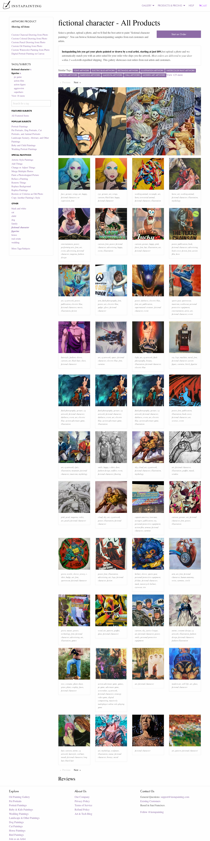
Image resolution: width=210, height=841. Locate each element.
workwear (184, 304)
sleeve (79, 357)
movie (80, 307)
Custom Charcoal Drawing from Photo (29, 34)
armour (148, 527)
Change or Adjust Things (23, 167)
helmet (138, 573)
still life (185, 683)
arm (99, 300)
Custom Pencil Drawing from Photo (28, 42)
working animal (141, 193)
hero (178, 253)
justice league (152, 630)
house (14, 234)
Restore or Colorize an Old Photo (27, 193)
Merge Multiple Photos (22, 171)
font (72, 200)
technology (65, 633)
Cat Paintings (16, 826)
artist (187, 310)
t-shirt (112, 467)
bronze (110, 757)
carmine (101, 364)
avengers (138, 520)
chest (83, 360)
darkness (144, 300)
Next (78, 82)
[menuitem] (147, 5)
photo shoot (78, 683)
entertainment (67, 243)
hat (145, 247)
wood (100, 630)
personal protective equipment (147, 523)
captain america (141, 517)
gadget (100, 307)
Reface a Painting (19, 178)
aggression (19, 88)
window (175, 474)
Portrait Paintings (19, 126)
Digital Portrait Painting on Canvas (27, 53)
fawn (137, 247)
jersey (82, 573)
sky (136, 467)
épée (77, 467)
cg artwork (69, 300)
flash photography (109, 300)
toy (173, 357)
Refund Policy (82, 809)
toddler (114, 470)
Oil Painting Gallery (19, 797)
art (80, 193)
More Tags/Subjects (20, 248)
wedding (15, 242)
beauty (149, 360)
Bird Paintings (16, 834)
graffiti (185, 470)
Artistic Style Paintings (22, 159)
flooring (117, 474)
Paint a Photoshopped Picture (25, 175)
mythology (176, 200)
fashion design (104, 470)
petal (68, 517)
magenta (73, 253)
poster (76, 243)
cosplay (75, 687)
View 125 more (175, 74)
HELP (191, 5)
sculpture (115, 750)
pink (157, 243)
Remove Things (18, 182)
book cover (176, 250)
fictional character (68, 197)
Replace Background (21, 186)
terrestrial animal (147, 197)
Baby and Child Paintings (23, 145)
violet (81, 517)
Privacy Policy (82, 801)
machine (183, 357)
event (63, 250)
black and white (18, 208)
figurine (194, 364)
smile (100, 467)
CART (204, 5)
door (117, 467)
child (13, 216)
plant (68, 687)
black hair (109, 197)
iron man (153, 517)
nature (69, 630)
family (14, 223)
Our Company (82, 797)
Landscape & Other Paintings (24, 818)
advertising (71, 250)
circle (187, 580)
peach (66, 520)
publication (182, 243)
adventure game (112, 687)
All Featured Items (20, 115)
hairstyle (65, 357)
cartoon (101, 197)
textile (69, 573)
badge (68, 577)
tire (144, 587)
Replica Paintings (19, 190)
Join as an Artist (17, 839)
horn (137, 197)
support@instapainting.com (175, 797)
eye (99, 193)
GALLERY (146, 5)
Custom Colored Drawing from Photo (29, 38)
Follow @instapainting (152, 812)
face (63, 193)
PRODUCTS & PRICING (170, 5)
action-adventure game (75, 420)
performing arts (67, 247)
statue (111, 753)
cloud (141, 467)
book (190, 243)
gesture (69, 193)
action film (19, 80)
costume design (184, 630)
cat (12, 212)
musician (175, 304)
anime (174, 630)
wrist (174, 580)
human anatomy (187, 577)
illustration (156, 200)
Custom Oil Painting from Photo (26, 46)
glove (106, 307)
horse (174, 193)
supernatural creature (144, 307)
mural (191, 470)
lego (177, 357)
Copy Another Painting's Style (25, 197)
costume (68, 683)
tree (62, 683)
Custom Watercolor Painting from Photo (30, 49)
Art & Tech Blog (83, 813)
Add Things (17, 163)
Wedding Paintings (19, 813)
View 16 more (18, 95)
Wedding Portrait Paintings (24, 149)
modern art (176, 683)
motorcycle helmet (148, 583)
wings (75, 193)
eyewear (138, 587)
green (63, 573)
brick (187, 364)
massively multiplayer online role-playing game (111, 704)
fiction (184, 250)
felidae (138, 580)
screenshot (102, 690)
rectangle (153, 193)
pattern (110, 630)
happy (84, 193)
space (114, 357)
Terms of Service (83, 805)
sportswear (186, 300)
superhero (18, 92)
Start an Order (178, 34)
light (137, 357)
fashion (73, 357)
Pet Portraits (15, 801)
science (175, 420)
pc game (18, 76)
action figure (20, 84)
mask (137, 583)
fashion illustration (180, 640)
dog (13, 219)
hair (62, 750)
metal (190, 357)
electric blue (77, 304)
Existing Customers (150, 801)
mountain (75, 470)
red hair (80, 753)
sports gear (176, 300)
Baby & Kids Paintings (21, 809)
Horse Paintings (17, 830)
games (74, 640)
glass (100, 633)
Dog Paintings (16, 822)
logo (114, 577)
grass (63, 687)
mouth (63, 757)
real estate (16, 238)
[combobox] (31, 103)
